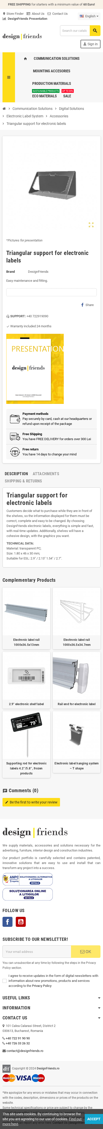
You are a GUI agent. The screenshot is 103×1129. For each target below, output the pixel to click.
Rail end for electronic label (77, 704)
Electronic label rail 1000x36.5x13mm (26, 642)
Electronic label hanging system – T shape (76, 766)
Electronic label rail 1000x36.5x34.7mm (77, 642)
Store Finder (13, 14)
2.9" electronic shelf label (26, 704)
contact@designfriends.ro (24, 1051)
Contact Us (59, 14)
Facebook (7, 922)
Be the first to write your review (31, 802)
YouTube (21, 922)
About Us (37, 14)
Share (90, 305)
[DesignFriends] (22, 36)
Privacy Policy (42, 986)
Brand (10, 271)
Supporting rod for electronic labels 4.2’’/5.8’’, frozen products (26, 768)
